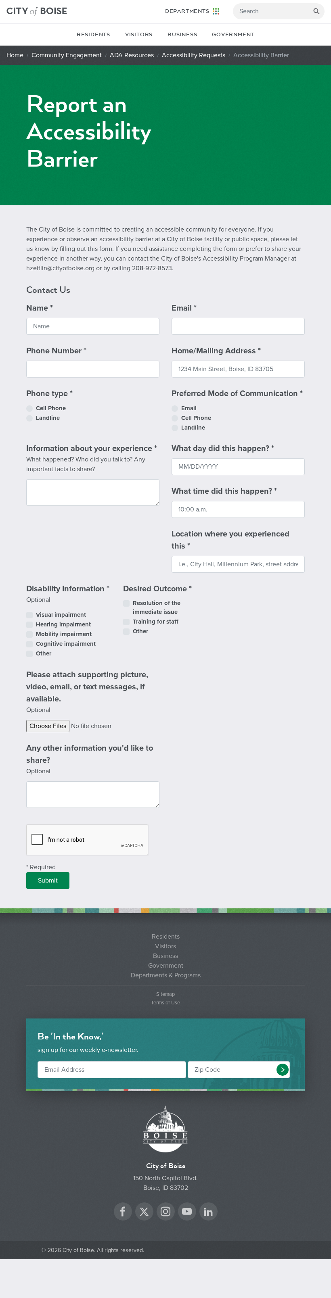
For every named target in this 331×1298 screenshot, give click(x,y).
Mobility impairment (64, 634)
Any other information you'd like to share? (89, 759)
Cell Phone (51, 408)
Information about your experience (91, 458)
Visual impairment (61, 614)
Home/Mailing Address (216, 351)
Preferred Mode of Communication (237, 394)
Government (233, 34)
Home (14, 55)
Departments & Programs (166, 975)
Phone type (49, 394)
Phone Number (56, 351)
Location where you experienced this (230, 540)
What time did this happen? (224, 491)
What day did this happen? (223, 448)
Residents (93, 34)
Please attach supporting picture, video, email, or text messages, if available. (87, 692)
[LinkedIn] (208, 1213)
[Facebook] (123, 1213)
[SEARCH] (316, 11)
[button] (283, 1070)
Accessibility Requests (193, 55)
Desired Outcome (157, 589)
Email (184, 308)
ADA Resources (132, 55)
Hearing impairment (63, 624)
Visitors (139, 34)
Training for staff (155, 621)
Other (43, 653)
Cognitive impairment (66, 643)
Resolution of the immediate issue (156, 607)
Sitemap (165, 994)
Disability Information (67, 594)
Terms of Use (165, 1003)
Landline (48, 418)
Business (182, 34)
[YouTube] (187, 1213)
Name (39, 308)
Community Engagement (66, 55)
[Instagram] (165, 1213)
